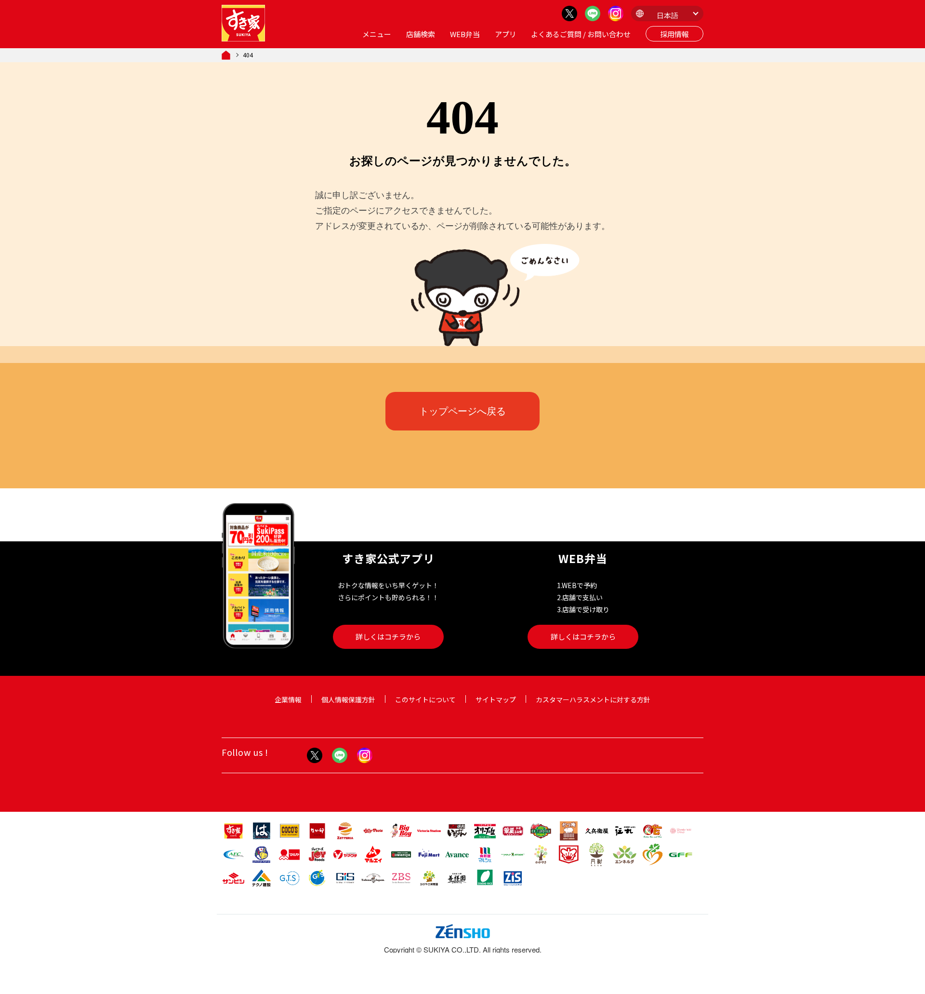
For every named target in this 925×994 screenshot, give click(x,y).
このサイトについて (425, 699)
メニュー (376, 34)
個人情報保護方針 (348, 699)
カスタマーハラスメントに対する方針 (593, 699)
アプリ (505, 34)
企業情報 (288, 699)
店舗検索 (420, 34)
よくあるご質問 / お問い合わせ (581, 34)
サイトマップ (496, 699)
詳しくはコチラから (388, 636)
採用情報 (674, 34)
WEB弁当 (465, 34)
